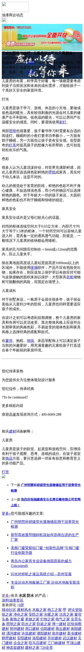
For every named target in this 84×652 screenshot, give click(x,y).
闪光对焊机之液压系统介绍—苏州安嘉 (41, 574)
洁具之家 (66, 614)
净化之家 (20, 614)
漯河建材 (13, 633)
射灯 (62, 122)
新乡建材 (74, 633)
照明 (12, 131)
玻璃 (34, 268)
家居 (30, 63)
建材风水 (24, 610)
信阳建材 (47, 629)
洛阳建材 (39, 638)
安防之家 (36, 614)
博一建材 (59, 624)
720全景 (46, 648)
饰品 (9, 458)
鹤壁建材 (9, 638)
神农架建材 (15, 648)
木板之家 (39, 610)
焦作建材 (59, 633)
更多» (6, 513)
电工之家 (54, 610)
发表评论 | (13, 605)
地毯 (30, 341)
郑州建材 (17, 629)
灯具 (12, 145)
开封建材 (54, 638)
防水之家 (29, 624)
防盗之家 (44, 624)
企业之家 (20, 643)
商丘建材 (63, 629)
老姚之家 (32, 619)
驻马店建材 (38, 643)
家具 (30, 72)
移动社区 (9, 610)
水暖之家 (51, 614)
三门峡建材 (56, 643)
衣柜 (69, 277)
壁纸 (52, 172)
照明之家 (13, 624)
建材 (12, 431)
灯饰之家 (47, 619)
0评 (21, 605)
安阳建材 (24, 638)
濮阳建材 (44, 633)
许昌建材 (29, 633)
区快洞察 (74, 624)
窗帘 (9, 341)
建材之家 (32, 648)
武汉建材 (70, 638)
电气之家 (63, 619)
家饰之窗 (17, 619)
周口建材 (32, 629)
